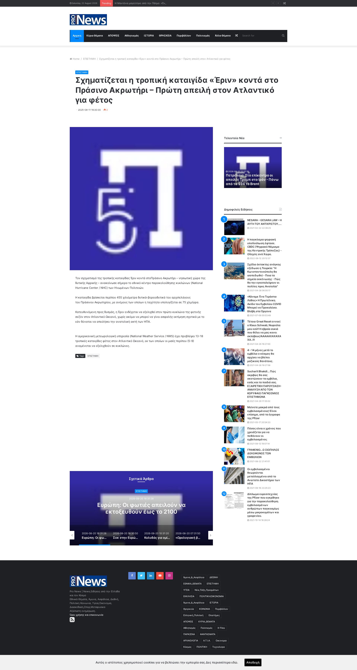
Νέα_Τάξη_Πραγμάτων (207, 590)
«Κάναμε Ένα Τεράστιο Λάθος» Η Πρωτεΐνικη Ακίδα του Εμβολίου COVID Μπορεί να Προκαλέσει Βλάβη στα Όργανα (264, 304)
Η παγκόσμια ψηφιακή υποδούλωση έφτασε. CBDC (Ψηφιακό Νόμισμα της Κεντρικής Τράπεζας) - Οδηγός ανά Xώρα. (264, 247)
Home (76, 58)
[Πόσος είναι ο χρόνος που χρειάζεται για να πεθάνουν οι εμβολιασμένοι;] (234, 435)
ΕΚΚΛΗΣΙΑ (188, 596)
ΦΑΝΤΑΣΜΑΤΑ (207, 634)
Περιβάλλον (184, 35)
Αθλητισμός (132, 35)
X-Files (221, 627)
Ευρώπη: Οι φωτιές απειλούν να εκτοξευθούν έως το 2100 (141, 508)
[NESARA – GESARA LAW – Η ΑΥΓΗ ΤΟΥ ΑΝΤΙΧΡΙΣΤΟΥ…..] (234, 226)
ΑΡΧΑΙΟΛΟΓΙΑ (190, 640)
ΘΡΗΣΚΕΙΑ (165, 35)
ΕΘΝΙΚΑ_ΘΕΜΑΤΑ (192, 583)
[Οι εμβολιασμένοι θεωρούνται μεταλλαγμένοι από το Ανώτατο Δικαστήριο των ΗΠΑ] (234, 475)
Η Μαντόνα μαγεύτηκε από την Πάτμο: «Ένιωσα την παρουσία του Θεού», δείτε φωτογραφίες (169, 3)
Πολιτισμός (203, 35)
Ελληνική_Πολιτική (193, 615)
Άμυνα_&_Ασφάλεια (193, 577)
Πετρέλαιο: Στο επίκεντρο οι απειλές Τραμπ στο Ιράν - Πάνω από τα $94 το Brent (252, 179)
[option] (141, 508)
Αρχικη (77, 35)
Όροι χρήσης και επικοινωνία (86, 614)
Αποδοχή (253, 662)
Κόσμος (187, 646)
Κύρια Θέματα (94, 35)
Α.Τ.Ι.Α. (206, 640)
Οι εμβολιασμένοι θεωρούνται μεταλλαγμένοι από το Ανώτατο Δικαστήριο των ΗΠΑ (263, 476)
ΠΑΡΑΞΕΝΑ (189, 634)
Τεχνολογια (218, 646)
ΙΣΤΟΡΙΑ (149, 35)
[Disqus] (141, 417)
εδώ (234, 662)
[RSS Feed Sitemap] (72, 619)
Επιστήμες (214, 615)
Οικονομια (221, 640)
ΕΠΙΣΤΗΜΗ (89, 58)
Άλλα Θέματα (223, 35)
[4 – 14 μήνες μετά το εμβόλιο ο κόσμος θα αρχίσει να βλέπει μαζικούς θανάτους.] (234, 356)
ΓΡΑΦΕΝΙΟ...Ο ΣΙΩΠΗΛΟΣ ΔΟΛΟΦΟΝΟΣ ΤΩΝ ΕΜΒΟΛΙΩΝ (263, 453)
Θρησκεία (188, 609)
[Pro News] (88, 19)
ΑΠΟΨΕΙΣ (113, 35)
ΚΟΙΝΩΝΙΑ (204, 609)
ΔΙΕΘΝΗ (214, 577)
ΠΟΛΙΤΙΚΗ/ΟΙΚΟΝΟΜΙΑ (212, 596)
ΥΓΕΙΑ (186, 590)
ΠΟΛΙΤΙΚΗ (202, 646)
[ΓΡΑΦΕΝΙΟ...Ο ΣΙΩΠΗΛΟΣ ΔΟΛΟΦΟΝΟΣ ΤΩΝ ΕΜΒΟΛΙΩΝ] (234, 456)
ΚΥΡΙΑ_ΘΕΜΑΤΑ (206, 621)
